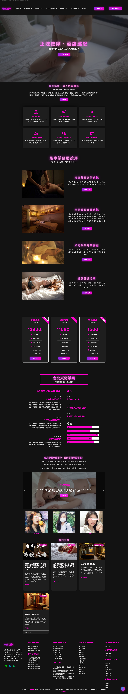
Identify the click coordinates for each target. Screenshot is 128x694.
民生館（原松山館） (32, 614)
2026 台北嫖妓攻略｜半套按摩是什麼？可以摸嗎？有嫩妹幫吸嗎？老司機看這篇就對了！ (35, 567)
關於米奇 (18, 8)
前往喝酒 (64, 495)
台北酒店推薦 (38, 8)
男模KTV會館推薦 (50, 8)
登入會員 (84, 8)
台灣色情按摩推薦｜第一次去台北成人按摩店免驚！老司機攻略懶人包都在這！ (63, 566)
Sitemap (63, 691)
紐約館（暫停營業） (88, 564)
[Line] (6, 666)
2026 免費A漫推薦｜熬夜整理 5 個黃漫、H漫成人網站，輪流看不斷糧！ (63, 671)
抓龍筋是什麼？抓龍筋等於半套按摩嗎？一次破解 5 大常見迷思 (63, 674)
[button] (24, 491)
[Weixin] (14, 666)
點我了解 (35, 358)
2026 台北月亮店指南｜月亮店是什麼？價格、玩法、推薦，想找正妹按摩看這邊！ (63, 677)
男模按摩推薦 (63, 8)
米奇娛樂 (32, 689)
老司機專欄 (74, 8)
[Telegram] (10, 666)
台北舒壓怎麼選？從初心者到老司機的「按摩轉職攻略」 (63, 667)
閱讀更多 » (28, 584)
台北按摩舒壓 (27, 8)
